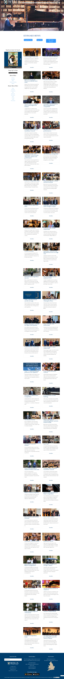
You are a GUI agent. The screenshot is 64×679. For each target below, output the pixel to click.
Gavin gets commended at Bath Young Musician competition (51, 105)
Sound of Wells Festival (50, 611)
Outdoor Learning (13, 82)
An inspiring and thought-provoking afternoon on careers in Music (51, 637)
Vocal (13, 99)
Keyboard (13, 93)
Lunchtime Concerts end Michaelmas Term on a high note (51, 252)
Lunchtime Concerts (30, 228)
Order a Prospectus (32, 668)
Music (58, 2)
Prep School (42, 2)
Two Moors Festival (29, 419)
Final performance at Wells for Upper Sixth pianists (31, 324)
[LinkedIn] (59, 0)
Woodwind (13, 100)
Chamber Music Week (49, 79)
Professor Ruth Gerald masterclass (49, 228)
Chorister (13, 89)
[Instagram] (57, 0)
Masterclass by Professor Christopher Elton (50, 300)
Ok (54, 677)
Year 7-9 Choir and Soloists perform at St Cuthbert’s (31, 371)
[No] (62, 677)
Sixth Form (53, 2)
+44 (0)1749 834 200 (32, 662)
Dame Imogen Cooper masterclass (50, 347)
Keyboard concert (48, 541)
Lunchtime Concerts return (31, 541)
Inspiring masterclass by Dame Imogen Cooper (50, 206)
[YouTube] (56, 0)
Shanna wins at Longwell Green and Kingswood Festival (31, 105)
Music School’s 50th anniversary (49, 324)
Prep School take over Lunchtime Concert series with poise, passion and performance (31, 156)
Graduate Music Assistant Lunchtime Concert (31, 130)
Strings (13, 97)
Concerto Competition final (31, 181)
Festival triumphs (29, 251)
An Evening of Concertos (31, 56)
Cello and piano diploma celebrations (31, 612)
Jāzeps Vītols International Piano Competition (51, 493)
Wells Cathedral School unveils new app (30, 300)
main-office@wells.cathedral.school (32, 664)
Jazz (13, 92)
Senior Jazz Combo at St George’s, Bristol (50, 564)
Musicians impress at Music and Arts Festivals (51, 181)
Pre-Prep (36, 2)
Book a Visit (32, 665)
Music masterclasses (29, 588)
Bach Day (46, 444)
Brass (13, 88)
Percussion (13, 95)
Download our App (32, 672)
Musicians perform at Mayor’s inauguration (30, 564)
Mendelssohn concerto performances (50, 130)
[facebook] (54, 0)
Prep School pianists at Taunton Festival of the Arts (31, 469)
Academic (13, 79)
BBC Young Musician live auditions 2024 (50, 277)
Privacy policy (57, 677)
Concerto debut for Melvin (51, 56)
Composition (13, 91)
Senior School (47, 2)
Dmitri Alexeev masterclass (31, 346)
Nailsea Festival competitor (31, 492)
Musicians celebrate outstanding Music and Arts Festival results (51, 421)
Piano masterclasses (49, 517)
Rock (13, 96)
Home (23, 2)
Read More (32, 67)
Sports (13, 83)
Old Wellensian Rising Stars (51, 154)
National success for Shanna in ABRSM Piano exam (31, 81)
